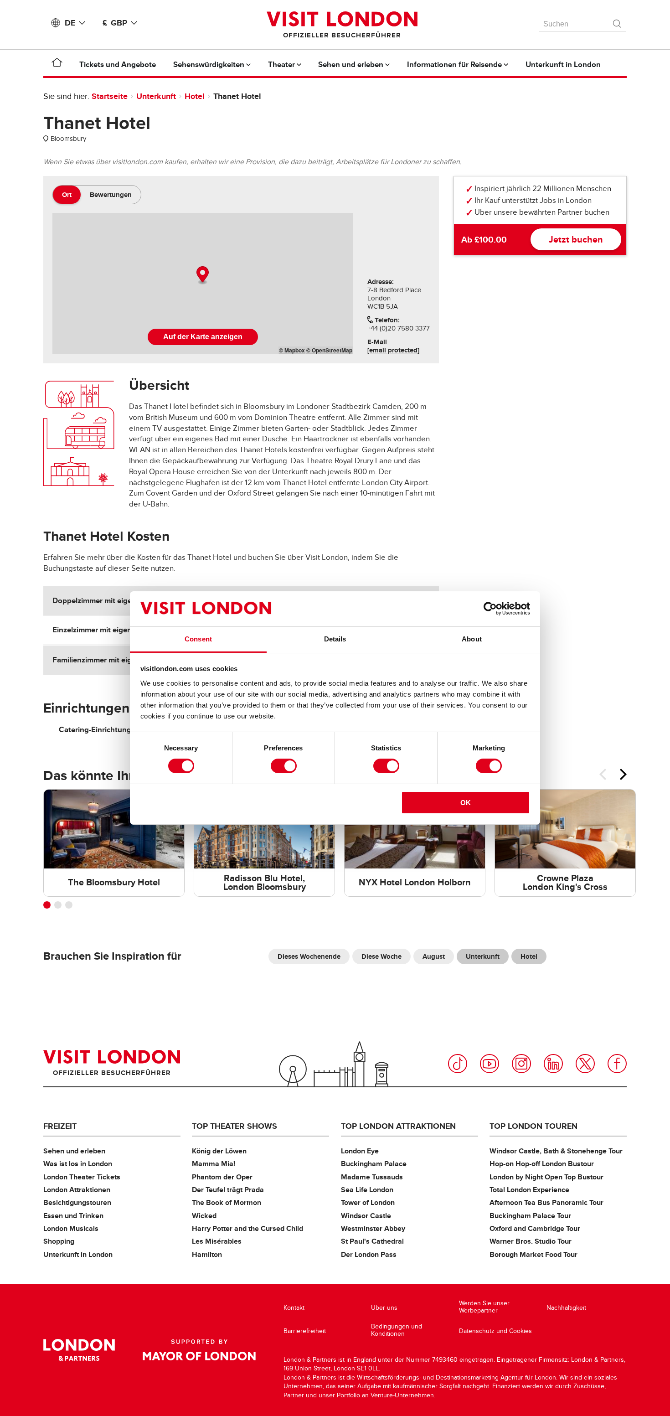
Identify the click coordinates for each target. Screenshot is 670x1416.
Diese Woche (381, 956)
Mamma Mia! (213, 1163)
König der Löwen (219, 1151)
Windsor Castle (366, 1215)
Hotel (195, 96)
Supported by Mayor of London (199, 1350)
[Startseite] (57, 64)
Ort (67, 195)
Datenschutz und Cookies (495, 1331)
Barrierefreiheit (304, 1331)
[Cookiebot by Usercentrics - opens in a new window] (490, 608)
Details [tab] (335, 639)
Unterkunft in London (78, 1254)
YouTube (489, 1063)
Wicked (204, 1215)
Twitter (585, 1063)
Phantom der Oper (222, 1177)
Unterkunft (156, 96)
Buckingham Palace (374, 1163)
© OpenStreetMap (329, 350)
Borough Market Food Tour (533, 1254)
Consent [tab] (198, 639)
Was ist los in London (77, 1163)
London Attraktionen (76, 1189)
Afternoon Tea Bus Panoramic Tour (546, 1202)
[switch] (284, 766)
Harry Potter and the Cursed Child (247, 1228)
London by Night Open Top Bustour (546, 1177)
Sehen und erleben (74, 1151)
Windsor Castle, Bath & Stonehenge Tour (556, 1151)
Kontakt (293, 1307)
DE (70, 23)
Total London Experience (529, 1189)
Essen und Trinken (73, 1215)
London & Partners (79, 1350)
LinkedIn (553, 1063)
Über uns (384, 1307)
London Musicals (70, 1228)
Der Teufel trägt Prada (228, 1189)
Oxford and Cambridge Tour (535, 1228)
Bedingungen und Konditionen (396, 1330)
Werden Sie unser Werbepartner (484, 1307)
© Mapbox (292, 350)
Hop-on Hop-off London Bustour (542, 1163)
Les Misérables (217, 1241)
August (434, 956)
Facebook (617, 1063)
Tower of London (368, 1202)
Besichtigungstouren (77, 1202)
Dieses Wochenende (309, 956)
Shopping (58, 1241)
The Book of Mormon (226, 1202)
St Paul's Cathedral (372, 1241)
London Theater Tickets (81, 1177)
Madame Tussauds (372, 1177)
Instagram (521, 1063)
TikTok (457, 1063)
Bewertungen (111, 195)
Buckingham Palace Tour (530, 1215)
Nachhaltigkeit (566, 1307)
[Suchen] (617, 21)
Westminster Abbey (373, 1228)
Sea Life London (367, 1189)
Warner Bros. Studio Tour (531, 1241)
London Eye (360, 1151)
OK (465, 802)
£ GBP (115, 23)
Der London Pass (369, 1254)
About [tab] (472, 639)
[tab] (67, 195)
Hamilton (207, 1254)
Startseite (110, 96)
